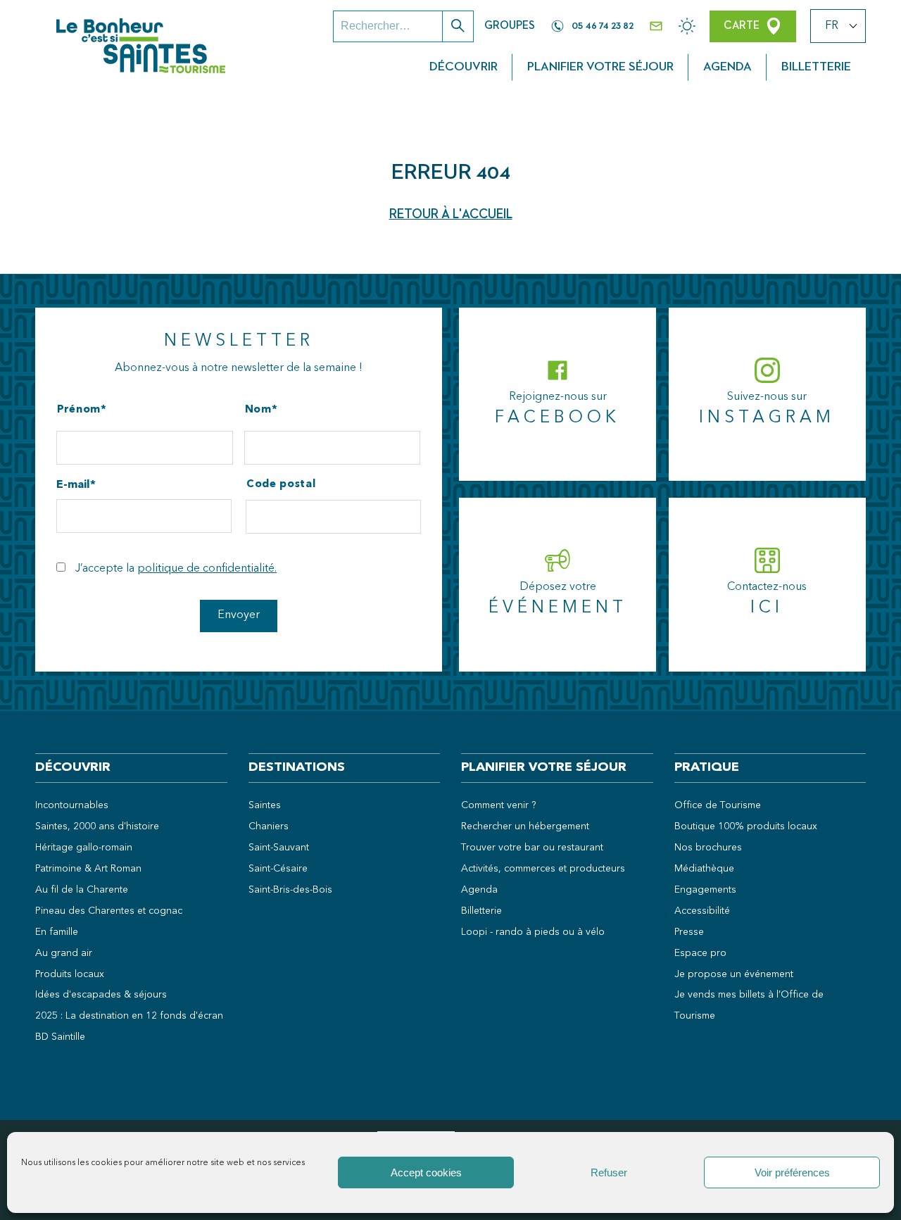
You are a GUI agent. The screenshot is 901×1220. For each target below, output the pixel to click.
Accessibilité (702, 911)
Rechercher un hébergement (525, 826)
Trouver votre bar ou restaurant (532, 848)
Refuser (609, 1172)
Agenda (727, 67)
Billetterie (816, 67)
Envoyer (239, 615)
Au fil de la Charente (81, 890)
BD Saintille (60, 1037)
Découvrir (463, 67)
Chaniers (268, 826)
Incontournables (71, 805)
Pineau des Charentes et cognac (108, 911)
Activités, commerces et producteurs (543, 869)
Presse (689, 932)
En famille (56, 932)
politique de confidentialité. (207, 568)
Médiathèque (704, 869)
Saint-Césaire (278, 869)
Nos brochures (708, 848)
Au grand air (63, 953)
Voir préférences (792, 1172)
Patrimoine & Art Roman (88, 869)
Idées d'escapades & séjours (101, 995)
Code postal (280, 484)
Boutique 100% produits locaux (745, 826)
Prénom (79, 410)
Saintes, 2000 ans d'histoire (97, 826)
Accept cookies (426, 1172)
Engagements (705, 890)
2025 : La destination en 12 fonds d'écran (129, 1016)
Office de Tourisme (717, 805)
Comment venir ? (498, 805)
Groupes (509, 26)
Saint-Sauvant (278, 848)
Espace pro (700, 953)
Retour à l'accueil (450, 214)
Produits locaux (69, 974)
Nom (258, 410)
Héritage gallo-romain (83, 848)
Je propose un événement (733, 974)
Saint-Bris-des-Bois (290, 890)
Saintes (264, 805)
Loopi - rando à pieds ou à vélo (533, 932)
